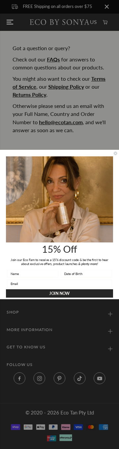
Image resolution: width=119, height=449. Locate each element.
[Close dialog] (115, 153)
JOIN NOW (59, 293)
